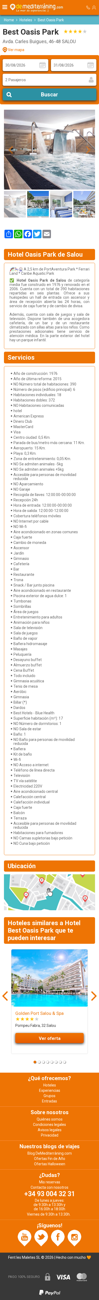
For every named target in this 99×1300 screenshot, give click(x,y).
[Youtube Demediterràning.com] (24, 1238)
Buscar (49, 94)
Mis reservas (49, 1182)
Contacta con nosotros (49, 1187)
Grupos (49, 1096)
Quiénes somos (50, 1119)
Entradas (49, 1101)
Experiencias (49, 1090)
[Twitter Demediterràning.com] (41, 1238)
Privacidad (49, 1135)
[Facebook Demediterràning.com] (58, 1238)
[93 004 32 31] (88, 7)
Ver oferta (49, 1038)
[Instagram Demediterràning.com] (74, 1238)
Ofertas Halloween (49, 1164)
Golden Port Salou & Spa (39, 1013)
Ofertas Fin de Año (49, 1159)
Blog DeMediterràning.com (49, 1153)
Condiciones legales (49, 1124)
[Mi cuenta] (94, 7)
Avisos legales (50, 1130)
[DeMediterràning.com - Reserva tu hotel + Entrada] (37, 7)
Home (9, 20)
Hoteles (26, 20)
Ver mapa (16, 50)
